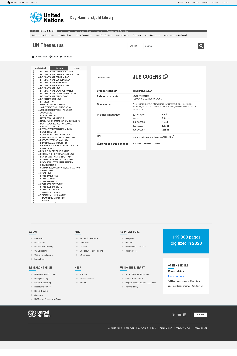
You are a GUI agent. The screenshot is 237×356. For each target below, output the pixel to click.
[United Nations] (47, 17)
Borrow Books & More (134, 278)
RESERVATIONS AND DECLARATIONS (56, 159)
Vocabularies (40, 56)
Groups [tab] (77, 68)
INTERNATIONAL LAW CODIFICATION (57, 91)
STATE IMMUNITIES (49, 176)
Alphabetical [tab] (40, 68)
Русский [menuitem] (215, 2)
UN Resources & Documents (43, 35)
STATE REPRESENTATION (51, 184)
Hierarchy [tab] (59, 68)
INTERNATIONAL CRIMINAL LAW (54, 77)
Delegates (129, 238)
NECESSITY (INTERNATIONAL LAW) (56, 129)
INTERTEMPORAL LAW (50, 99)
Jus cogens (138, 126)
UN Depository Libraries (43, 255)
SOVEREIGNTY (46, 170)
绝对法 (136, 118)
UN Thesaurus (48, 45)
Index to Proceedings (83, 35)
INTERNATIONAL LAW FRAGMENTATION (58, 94)
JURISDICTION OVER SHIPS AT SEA (56, 110)
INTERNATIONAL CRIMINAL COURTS (56, 72)
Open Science (112, 31)
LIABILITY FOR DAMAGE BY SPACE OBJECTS (60, 121)
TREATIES (44, 201)
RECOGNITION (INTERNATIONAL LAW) (57, 154)
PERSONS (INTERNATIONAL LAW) (55, 135)
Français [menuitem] (205, 2)
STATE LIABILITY (47, 179)
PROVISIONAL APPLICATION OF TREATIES (59, 146)
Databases (84, 242)
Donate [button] (200, 315)
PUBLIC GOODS (47, 148)
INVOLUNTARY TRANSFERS (52, 104)
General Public (131, 251)
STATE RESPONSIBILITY (51, 187)
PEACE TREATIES (48, 132)
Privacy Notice (183, 328)
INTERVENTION (47, 102)
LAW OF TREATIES (48, 115)
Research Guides (122, 35)
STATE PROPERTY (48, 181)
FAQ (154, 328)
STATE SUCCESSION (49, 190)
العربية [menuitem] (180, 2)
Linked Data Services (104, 35)
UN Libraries (85, 255)
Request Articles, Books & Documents (140, 283)
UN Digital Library (64, 35)
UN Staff (129, 242)
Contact (130, 328)
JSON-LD (158, 143)
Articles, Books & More (89, 238)
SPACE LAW (45, 173)
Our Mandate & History (43, 247)
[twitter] (174, 315)
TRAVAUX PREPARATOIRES (52, 198)
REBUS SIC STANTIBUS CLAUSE (54, 151)
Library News (39, 259)
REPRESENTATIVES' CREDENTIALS (56, 157)
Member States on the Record (175, 35)
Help (69, 31)
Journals (83, 247)
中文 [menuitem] (187, 2)
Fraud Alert (166, 328)
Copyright (143, 328)
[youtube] (179, 315)
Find (61, 31)
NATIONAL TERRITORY (50, 126)
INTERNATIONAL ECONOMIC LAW (55, 80)
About (34, 31)
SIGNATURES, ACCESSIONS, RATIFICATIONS (60, 168)
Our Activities (39, 242)
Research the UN (47, 31)
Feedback (67, 56)
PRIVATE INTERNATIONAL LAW (54, 140)
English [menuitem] (195, 2)
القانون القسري (139, 114)
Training (83, 274)
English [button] (133, 46)
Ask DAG (83, 283)
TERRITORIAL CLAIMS (50, 192)
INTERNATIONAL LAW (50, 88)
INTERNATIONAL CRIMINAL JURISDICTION (59, 74)
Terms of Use (201, 328)
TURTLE (147, 143)
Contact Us (124, 31)
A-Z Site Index (115, 328)
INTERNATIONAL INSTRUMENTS (55, 83)
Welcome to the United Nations (24, 3)
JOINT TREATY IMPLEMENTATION (55, 107)
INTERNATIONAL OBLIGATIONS (54, 96)
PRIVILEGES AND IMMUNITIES (53, 143)
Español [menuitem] (225, 2)
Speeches (137, 35)
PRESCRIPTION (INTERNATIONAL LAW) (58, 137)
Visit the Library (131, 287)
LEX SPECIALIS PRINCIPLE (52, 118)
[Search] (201, 46)
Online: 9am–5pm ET (177, 276)
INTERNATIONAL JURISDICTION (54, 85)
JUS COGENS (46, 113)
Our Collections (40, 251)
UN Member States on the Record (48, 299)
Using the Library (96, 31)
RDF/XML (137, 143)
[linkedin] (184, 315)
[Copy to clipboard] (165, 76)
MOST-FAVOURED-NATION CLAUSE (56, 124)
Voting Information (152, 35)
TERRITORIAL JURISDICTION (53, 195)
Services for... (80, 31)
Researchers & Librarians (135, 247)
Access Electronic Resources (137, 274)
